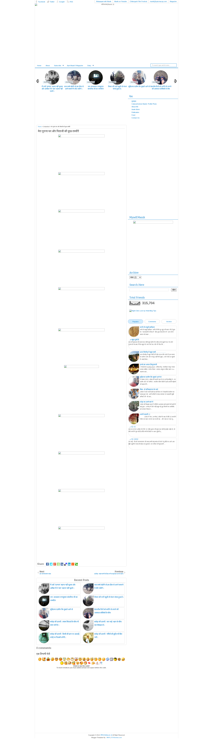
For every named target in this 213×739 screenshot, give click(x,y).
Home (39, 65)
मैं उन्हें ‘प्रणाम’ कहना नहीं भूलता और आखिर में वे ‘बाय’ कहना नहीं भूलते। (52, 88)
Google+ (62, 2)
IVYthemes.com (116, 737)
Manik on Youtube (120, 1)
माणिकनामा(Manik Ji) (106, 735)
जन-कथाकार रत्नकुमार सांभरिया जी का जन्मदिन (96, 87)
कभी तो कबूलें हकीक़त (147, 327)
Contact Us (136, 118)
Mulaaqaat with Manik (103, 1)
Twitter (52, 2)
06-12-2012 (133, 439)
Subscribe (57, 65)
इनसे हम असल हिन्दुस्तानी (148, 364)
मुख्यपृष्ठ (134, 101)
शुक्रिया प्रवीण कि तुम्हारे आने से (139, 86)
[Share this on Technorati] (76, 564)
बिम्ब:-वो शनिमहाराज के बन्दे (149, 389)
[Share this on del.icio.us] (65, 564)
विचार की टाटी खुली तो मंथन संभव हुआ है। (117, 87)
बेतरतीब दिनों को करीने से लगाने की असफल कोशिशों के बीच (160, 87)
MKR (108, 737)
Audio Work (136, 109)
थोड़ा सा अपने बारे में (146, 402)
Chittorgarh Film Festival (138, 1)
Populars (135, 321)
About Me (135, 107)
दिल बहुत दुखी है (133, 340)
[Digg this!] (62, 564)
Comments (152, 321)
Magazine (173, 1)
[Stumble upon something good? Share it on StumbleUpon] (58, 564)
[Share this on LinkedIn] (69, 564)
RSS (71, 2)
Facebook (41, 2)
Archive (169, 321)
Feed (133, 115)
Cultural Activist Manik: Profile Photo (144, 104)
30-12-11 (132, 427)
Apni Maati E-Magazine (75, 65)
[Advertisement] (87, 109)
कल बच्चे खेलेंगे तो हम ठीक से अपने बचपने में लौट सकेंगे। (74, 87)
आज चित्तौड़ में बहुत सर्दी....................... (153, 352)
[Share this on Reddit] (72, 564)
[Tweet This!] (51, 564)
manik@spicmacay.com (158, 1)
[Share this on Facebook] (47, 564)
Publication (135, 112)
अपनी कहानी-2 (145, 414)
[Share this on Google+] (54, 564)
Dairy (89, 65)
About (48, 65)
